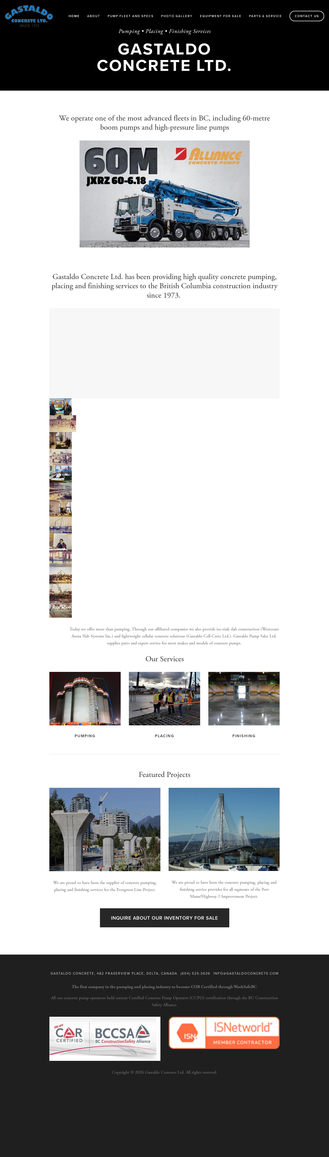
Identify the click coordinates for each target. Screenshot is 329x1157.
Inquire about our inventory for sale (164, 917)
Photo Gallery (176, 16)
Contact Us (307, 16)
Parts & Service (265, 16)
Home (74, 16)
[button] (60, 406)
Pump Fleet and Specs (131, 16)
